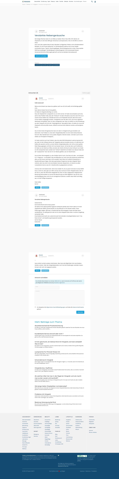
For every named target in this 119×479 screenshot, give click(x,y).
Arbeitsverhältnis (80, 421)
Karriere (71, 1)
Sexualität (57, 427)
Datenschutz (88, 471)
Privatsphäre (94, 471)
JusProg (78, 460)
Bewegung (36, 434)
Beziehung (57, 419)
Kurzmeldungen (78, 1)
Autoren (91, 430)
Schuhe (46, 441)
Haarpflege (47, 425)
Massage (24, 441)
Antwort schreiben (41, 56)
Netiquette (91, 423)
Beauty (53, 1)
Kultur (67, 429)
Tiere (67, 435)
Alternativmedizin (26, 419)
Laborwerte (25, 439)
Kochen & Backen (38, 423)
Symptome (24, 444)
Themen (28, 4)
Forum (84, 1)
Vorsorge (24, 446)
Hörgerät (35, 4)
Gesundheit (37, 1)
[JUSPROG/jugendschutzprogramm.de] (82, 456)
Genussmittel (69, 425)
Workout (36, 436)
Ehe (56, 423)
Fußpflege (47, 421)
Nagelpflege (47, 439)
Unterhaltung (69, 437)
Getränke (36, 421)
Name (37, 286)
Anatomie (24, 421)
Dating (56, 421)
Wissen (77, 429)
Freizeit (67, 421)
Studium (78, 425)
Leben (56, 440)
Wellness (24, 448)
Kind (56, 436)
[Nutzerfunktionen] (95, 1)
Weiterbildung (79, 427)
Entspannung (25, 429)
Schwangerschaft (59, 444)
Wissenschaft (69, 439)
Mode (46, 437)
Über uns (92, 427)
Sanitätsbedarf (56, 64)
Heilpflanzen (25, 433)
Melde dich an (58, 281)
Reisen (67, 431)
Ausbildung (78, 423)
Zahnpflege (47, 444)
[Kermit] (37, 98)
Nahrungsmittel (37, 427)
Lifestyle (66, 1)
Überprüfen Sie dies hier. (63, 466)
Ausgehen (68, 419)
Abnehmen (36, 419)
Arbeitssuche (79, 419)
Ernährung (44, 1)
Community (92, 419)
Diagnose (24, 427)
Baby (56, 434)
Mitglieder (91, 421)
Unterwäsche (48, 443)
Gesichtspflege (48, 423)
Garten (67, 423)
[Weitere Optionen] (82, 31)
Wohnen (68, 441)
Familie (61, 1)
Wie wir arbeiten (93, 432)
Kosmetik (47, 435)
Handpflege (47, 427)
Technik (68, 433)
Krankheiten (25, 435)
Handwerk (68, 427)
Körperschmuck (48, 433)
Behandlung (25, 425)
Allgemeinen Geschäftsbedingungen (55, 307)
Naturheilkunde (26, 443)
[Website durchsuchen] (92, 1)
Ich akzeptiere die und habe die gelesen (60, 308)
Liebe (57, 1)
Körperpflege (48, 431)
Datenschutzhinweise (78, 307)
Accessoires (47, 419)
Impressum (82, 471)
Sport (49, 1)
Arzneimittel (38, 64)
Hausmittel (24, 431)
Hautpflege (47, 429)
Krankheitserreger (26, 437)
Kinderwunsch (58, 438)
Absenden (80, 312)
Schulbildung (58, 442)
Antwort (38, 291)
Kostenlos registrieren (59, 282)
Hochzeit (57, 425)
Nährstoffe (36, 425)
